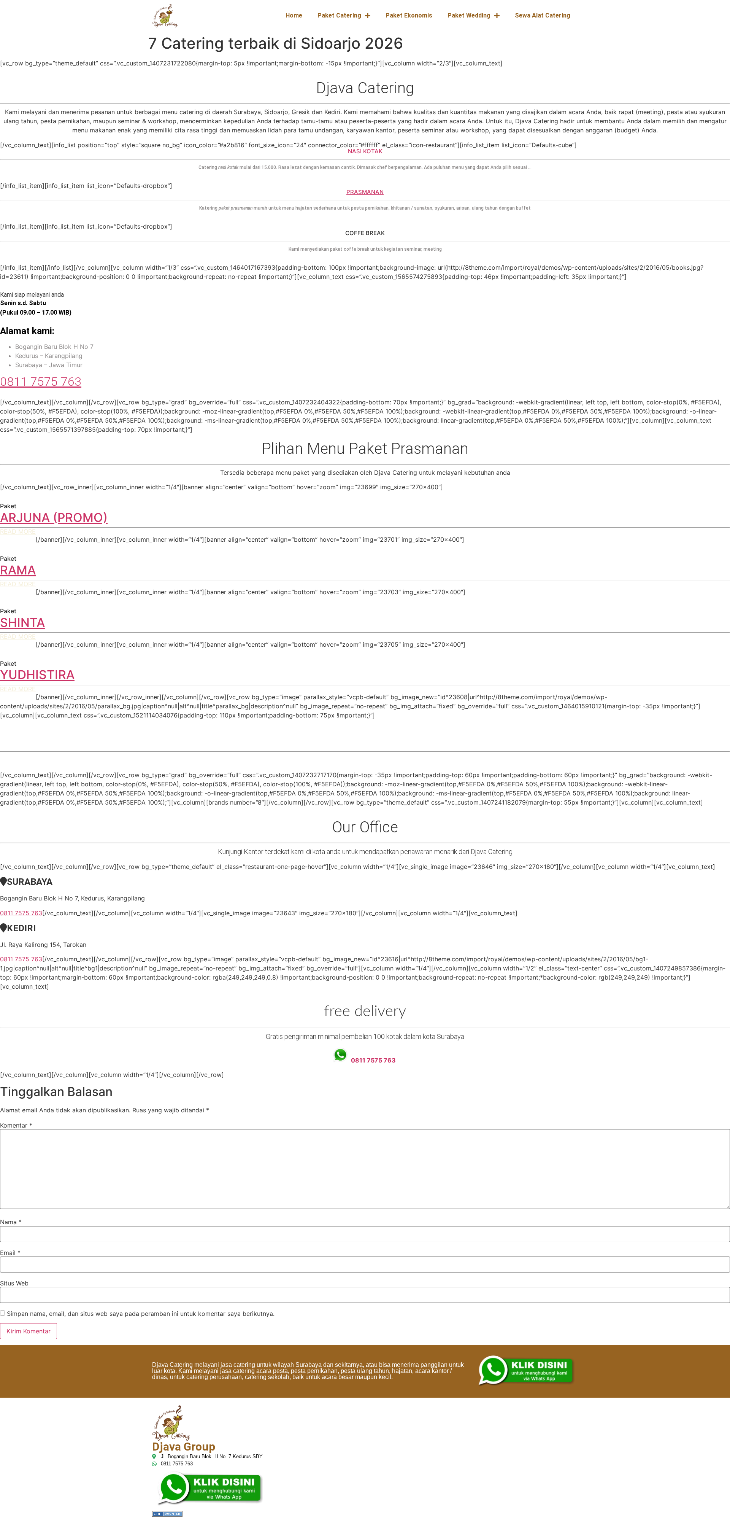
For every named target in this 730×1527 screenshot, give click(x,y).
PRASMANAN (365, 192)
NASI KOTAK (365, 151)
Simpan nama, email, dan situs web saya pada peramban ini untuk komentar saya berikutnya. (141, 1314)
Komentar (16, 1125)
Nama (11, 1222)
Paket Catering (339, 15)
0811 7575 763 (40, 381)
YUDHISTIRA (37, 674)
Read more (18, 531)
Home (294, 15)
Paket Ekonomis (409, 15)
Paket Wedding (469, 15)
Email (10, 1253)
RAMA (18, 570)
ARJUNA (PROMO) (54, 517)
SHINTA (22, 622)
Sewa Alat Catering (542, 15)
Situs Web (14, 1283)
